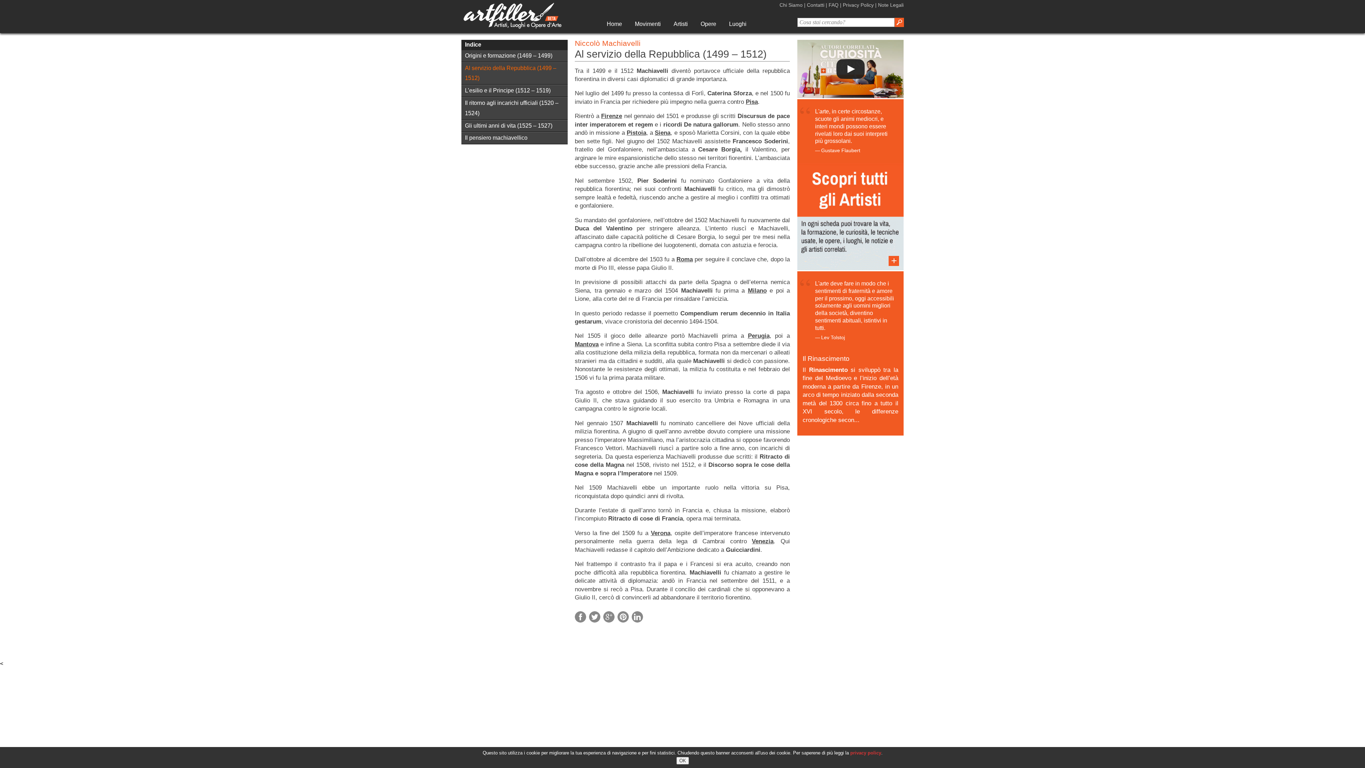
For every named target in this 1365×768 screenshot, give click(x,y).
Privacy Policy (858, 5)
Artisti (681, 24)
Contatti (815, 5)
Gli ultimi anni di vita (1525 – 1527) (508, 126)
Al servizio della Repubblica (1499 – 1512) (510, 73)
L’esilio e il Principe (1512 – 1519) (508, 90)
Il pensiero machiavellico (496, 138)
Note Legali (891, 5)
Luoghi (737, 24)
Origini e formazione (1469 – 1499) (508, 56)
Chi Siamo (791, 5)
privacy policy (865, 753)
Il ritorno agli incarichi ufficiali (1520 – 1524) (511, 108)
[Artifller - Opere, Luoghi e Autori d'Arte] (512, 27)
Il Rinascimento (826, 358)
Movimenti (648, 24)
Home (614, 24)
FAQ (834, 5)
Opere (708, 24)
